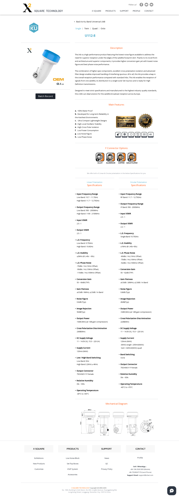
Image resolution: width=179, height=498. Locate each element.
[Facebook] (141, 4)
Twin (86, 28)
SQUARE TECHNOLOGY (48, 10)
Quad (94, 28)
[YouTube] (146, 4)
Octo (103, 28)
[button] (45, 96)
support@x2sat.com (146, 475)
